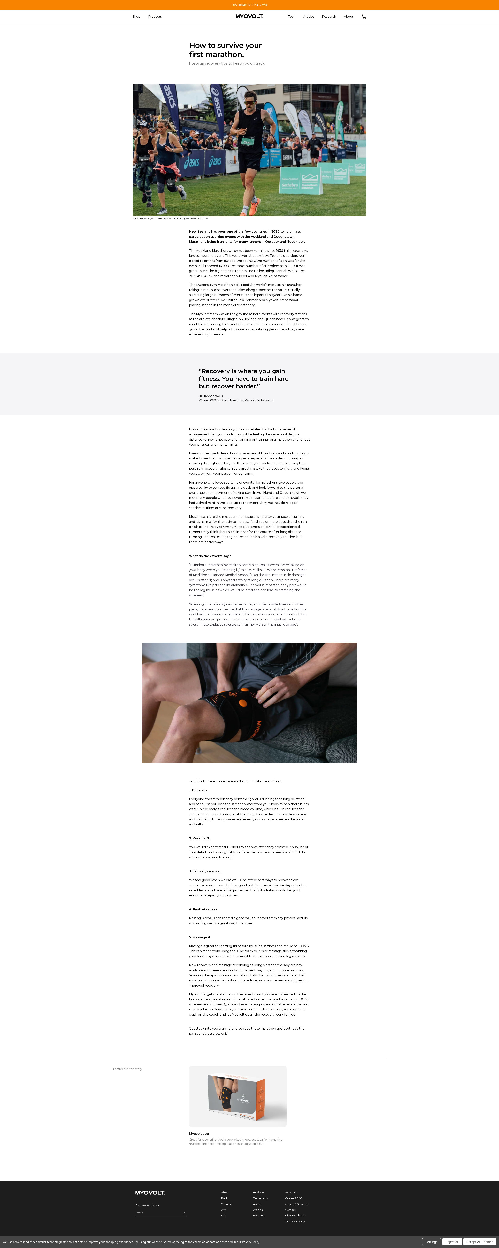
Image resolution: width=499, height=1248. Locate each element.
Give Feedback (295, 1215)
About (348, 16)
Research (329, 16)
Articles (308, 16)
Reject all (452, 1242)
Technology (260, 1198)
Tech (292, 16)
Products (155, 16)
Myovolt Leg (199, 1133)
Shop (136, 16)
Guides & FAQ (294, 1198)
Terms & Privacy (295, 1221)
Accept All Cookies (479, 1242)
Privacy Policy (250, 1242)
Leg (223, 1215)
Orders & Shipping (296, 1203)
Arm (223, 1209)
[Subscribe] (184, 1213)
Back (224, 1198)
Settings (432, 1242)
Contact (290, 1209)
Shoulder (227, 1203)
